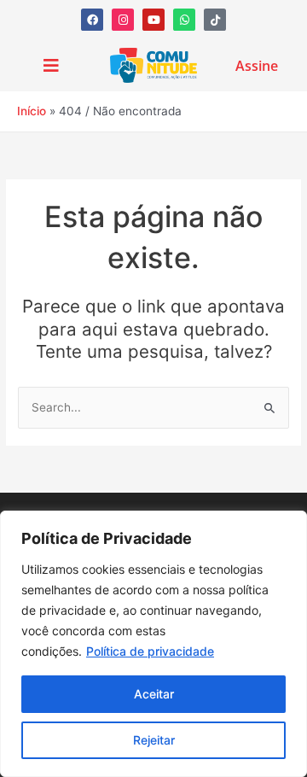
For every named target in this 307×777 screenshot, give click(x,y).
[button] (50, 65)
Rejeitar (154, 740)
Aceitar (154, 693)
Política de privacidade (150, 651)
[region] (153, 644)
